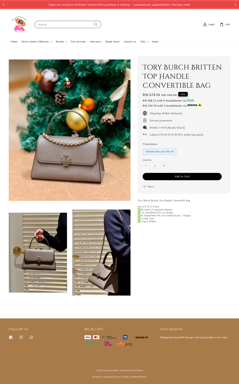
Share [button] (151, 186)
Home (14, 41)
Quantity (147, 160)
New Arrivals (78, 41)
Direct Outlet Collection (35, 41)
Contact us (130, 41)
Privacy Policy (122, 377)
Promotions (150, 143)
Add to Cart (182, 176)
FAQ (142, 41)
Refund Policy (139, 377)
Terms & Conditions (103, 377)
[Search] (95, 24)
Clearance (95, 41)
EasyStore (137, 370)
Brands (60, 41)
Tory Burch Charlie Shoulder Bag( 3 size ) (32, 374)
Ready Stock (113, 41)
